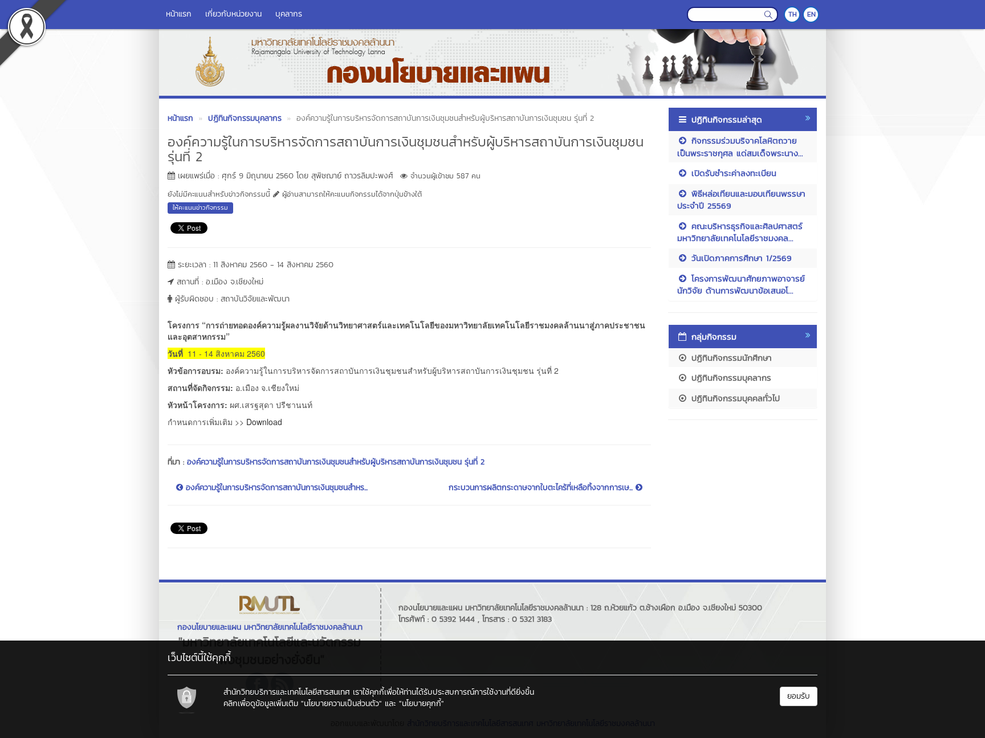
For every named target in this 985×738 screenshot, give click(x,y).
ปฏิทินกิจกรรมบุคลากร (729, 377)
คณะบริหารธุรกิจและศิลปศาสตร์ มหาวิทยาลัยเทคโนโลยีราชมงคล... (740, 231)
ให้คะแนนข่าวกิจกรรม (200, 207)
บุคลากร (288, 14)
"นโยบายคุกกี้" (421, 704)
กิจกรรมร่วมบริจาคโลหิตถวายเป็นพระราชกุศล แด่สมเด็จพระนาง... (740, 146)
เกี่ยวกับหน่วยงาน (233, 14)
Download (264, 421)
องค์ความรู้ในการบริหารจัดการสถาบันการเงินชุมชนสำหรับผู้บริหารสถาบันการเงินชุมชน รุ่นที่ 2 (336, 462)
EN (811, 14)
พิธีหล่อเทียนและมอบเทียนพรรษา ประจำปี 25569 (741, 199)
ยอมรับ (798, 696)
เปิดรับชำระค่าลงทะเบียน (732, 173)
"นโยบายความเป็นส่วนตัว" (341, 704)
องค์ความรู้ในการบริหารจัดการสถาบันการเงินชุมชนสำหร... (275, 488)
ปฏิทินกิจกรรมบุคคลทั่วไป (734, 398)
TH (792, 14)
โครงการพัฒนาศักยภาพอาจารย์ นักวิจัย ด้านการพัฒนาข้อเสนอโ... (741, 284)
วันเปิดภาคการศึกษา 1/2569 (740, 257)
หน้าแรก (179, 14)
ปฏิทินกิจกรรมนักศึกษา (730, 357)
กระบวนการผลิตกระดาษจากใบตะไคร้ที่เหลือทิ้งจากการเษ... (542, 488)
